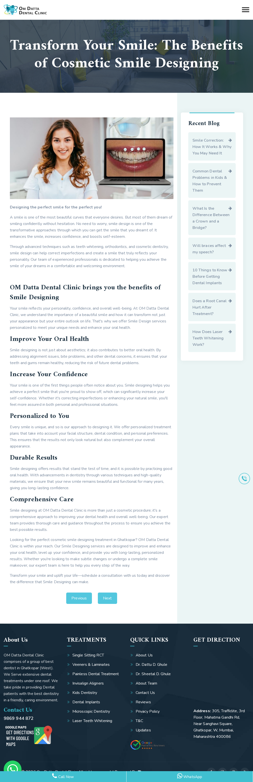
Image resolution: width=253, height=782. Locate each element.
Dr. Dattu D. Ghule (151, 664)
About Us (144, 655)
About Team (146, 683)
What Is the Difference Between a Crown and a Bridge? (211, 218)
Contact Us (145, 692)
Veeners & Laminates (91, 664)
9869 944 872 (19, 718)
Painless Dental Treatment (95, 674)
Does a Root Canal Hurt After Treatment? (209, 307)
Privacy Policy (148, 711)
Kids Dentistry (84, 692)
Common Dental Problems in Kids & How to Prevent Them (209, 180)
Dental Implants (86, 702)
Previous (79, 598)
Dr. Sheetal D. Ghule (153, 674)
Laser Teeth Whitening (92, 721)
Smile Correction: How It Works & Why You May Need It (212, 147)
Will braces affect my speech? (209, 249)
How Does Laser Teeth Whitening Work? (208, 338)
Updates (143, 730)
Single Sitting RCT (88, 655)
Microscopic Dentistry (91, 711)
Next (107, 598)
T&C (139, 721)
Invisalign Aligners (88, 683)
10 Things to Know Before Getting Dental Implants (210, 276)
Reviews (143, 702)
